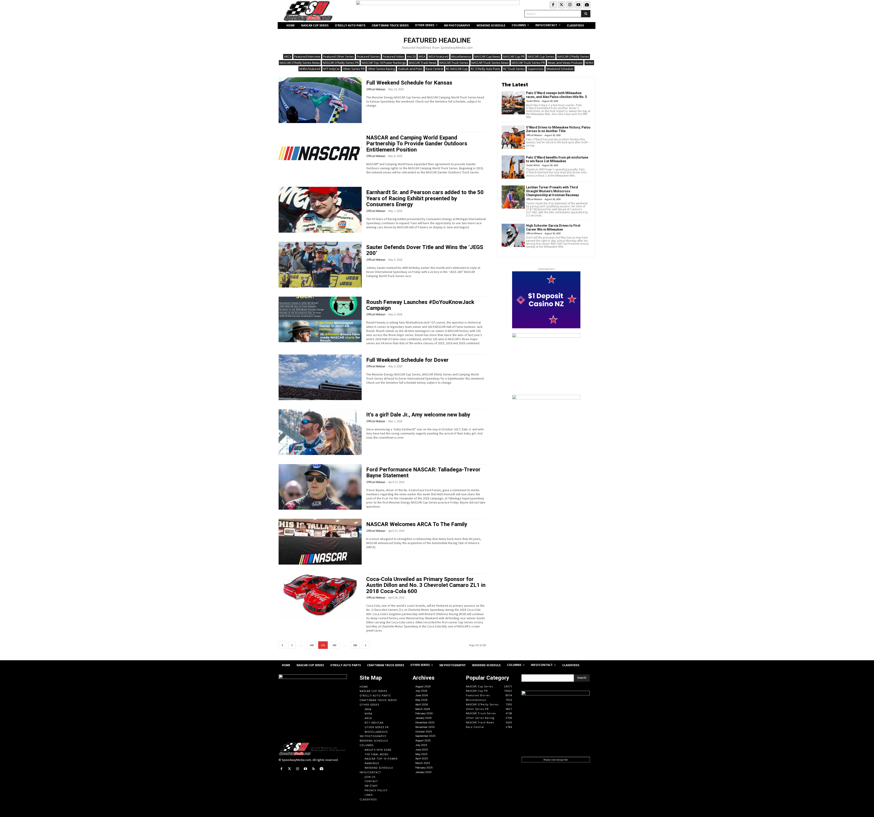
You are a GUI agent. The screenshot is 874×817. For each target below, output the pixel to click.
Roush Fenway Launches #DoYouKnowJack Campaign (420, 305)
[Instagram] (570, 4)
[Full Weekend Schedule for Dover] (320, 377)
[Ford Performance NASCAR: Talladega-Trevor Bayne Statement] (320, 487)
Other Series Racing (381, 69)
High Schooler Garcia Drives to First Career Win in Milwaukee (553, 227)
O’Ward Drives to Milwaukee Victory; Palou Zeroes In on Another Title (558, 129)
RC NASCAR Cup (457, 69)
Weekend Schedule (560, 69)
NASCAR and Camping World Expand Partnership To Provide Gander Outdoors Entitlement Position (416, 143)
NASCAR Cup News (487, 56)
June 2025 (421, 749)
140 (312, 645)
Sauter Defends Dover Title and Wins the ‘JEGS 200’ (424, 250)
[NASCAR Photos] (586, 4)
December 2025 (424, 722)
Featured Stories (368, 56)
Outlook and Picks (410, 69)
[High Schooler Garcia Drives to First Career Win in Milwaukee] (513, 235)
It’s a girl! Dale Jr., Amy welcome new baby (418, 414)
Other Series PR (354, 69)
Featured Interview (307, 56)
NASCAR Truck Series (454, 63)
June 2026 (421, 695)
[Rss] (313, 769)
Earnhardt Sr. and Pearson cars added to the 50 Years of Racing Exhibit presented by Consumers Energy (425, 198)
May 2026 (421, 699)
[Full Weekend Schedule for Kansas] (320, 100)
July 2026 (421, 690)
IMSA (422, 56)
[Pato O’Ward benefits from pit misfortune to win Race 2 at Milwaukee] (513, 167)
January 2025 (423, 772)
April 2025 (421, 758)
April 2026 (421, 704)
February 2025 (424, 767)
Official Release (375, 89)
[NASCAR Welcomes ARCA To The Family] (320, 542)
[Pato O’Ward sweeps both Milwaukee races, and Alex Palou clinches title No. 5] (513, 102)
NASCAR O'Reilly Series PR (341, 63)
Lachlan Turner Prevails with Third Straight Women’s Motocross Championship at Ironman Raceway (552, 191)
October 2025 (423, 731)
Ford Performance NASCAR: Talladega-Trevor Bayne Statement (423, 472)
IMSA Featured (438, 56)
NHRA (589, 63)
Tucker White (532, 101)
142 (334, 645)
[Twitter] (561, 4)
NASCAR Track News (423, 63)
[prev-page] (282, 645)
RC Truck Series (514, 69)
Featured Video (393, 56)
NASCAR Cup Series (541, 56)
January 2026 (423, 717)
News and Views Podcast (565, 63)
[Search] (585, 13)
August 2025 (423, 740)
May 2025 (421, 754)
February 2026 (424, 713)
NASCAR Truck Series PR (528, 63)
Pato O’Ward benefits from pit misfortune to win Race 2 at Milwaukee (557, 159)
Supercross (536, 69)
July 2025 (421, 745)
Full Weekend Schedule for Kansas (409, 83)
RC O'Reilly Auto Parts (485, 69)
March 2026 (422, 709)
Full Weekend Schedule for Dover (407, 360)
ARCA (287, 56)
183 (355, 645)
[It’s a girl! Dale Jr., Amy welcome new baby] (320, 432)
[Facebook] (553, 4)
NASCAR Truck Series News (490, 63)
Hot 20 (411, 56)
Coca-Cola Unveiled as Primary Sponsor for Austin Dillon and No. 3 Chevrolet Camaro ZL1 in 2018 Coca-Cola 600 (425, 585)
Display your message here (556, 759)
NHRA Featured (309, 69)
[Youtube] (578, 4)
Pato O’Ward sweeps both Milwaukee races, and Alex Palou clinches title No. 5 (556, 95)
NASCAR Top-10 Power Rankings (384, 63)
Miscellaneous (461, 56)
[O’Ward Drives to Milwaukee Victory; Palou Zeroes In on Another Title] (513, 137)
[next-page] (365, 645)
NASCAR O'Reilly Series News (300, 63)
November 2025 (425, 727)
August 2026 (423, 686)
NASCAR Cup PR (514, 56)
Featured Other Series (338, 56)
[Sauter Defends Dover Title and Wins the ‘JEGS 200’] (320, 265)
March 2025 (422, 763)
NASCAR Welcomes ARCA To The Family (416, 524)
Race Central (434, 69)
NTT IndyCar (331, 69)
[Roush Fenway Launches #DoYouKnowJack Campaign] (320, 319)
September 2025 (425, 735)
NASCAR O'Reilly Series (573, 56)
